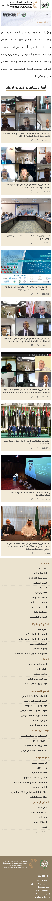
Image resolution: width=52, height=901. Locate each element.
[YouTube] (43, 876)
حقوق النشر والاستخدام (40, 897)
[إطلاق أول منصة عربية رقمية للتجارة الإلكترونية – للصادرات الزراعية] (26, 472)
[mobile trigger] (4, 5)
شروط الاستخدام (43, 890)
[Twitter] (48, 876)
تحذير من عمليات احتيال (40, 884)
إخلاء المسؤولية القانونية (40, 894)
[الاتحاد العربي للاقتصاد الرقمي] (30, 4)
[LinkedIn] (39, 876)
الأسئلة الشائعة (43, 880)
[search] (8, 5)
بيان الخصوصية (44, 887)
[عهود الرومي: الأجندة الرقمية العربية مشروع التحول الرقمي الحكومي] (26, 215)
